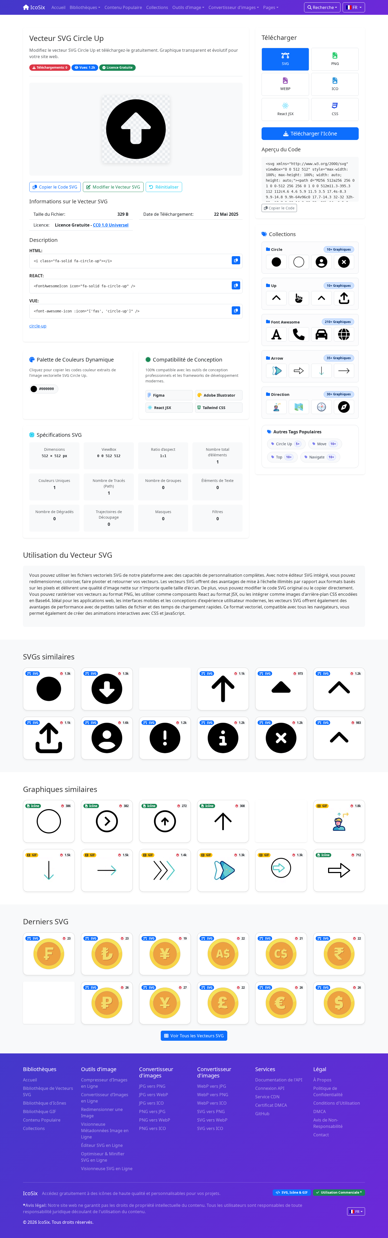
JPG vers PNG (152, 1086)
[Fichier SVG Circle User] (321, 262)
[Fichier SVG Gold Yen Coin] (165, 954)
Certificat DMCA (271, 1105)
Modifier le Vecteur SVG (116, 187)
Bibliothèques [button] (83, 7)
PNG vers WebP (154, 1120)
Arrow (277, 358)
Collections (157, 7)
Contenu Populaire (123, 7)
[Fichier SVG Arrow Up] (223, 689)
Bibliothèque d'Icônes (44, 1103)
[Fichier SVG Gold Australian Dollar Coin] (223, 954)
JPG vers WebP (153, 1095)
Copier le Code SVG (58, 187)
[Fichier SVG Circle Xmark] (344, 262)
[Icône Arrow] (299, 371)
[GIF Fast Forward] (165, 870)
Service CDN (267, 1097)
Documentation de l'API (278, 1080)
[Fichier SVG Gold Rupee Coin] (339, 954)
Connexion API (269, 1088)
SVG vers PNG (211, 1111)
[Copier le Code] (236, 260)
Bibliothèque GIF (39, 1111)
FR (355, 7)
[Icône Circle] (299, 262)
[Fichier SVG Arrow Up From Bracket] (344, 298)
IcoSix (37, 7)
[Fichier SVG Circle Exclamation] (165, 738)
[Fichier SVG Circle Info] (223, 738)
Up (273, 285)
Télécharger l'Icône (314, 133)
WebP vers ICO (212, 1103)
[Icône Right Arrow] (344, 371)
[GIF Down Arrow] (321, 371)
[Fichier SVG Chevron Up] (276, 298)
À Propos (322, 1080)
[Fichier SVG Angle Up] (321, 298)
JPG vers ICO (151, 1103)
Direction (280, 394)
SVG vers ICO (210, 1128)
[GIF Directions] (276, 407)
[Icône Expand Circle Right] (107, 821)
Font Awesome (285, 322)
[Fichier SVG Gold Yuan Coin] (165, 1003)
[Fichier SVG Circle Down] (107, 689)
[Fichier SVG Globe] (344, 334)
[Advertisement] (165, 689)
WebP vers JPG (211, 1086)
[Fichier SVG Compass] (344, 407)
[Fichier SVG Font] (276, 334)
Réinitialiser (167, 187)
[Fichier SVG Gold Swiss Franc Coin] (48, 954)
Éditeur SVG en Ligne (102, 1145)
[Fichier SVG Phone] (299, 334)
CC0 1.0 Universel (111, 225)
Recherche (323, 7)
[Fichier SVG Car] (321, 334)
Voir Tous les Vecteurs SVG (197, 1036)
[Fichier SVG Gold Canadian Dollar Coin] (281, 954)
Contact (321, 1135)
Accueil (58, 7)
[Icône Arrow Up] (165, 821)
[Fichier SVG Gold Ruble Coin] (107, 1003)
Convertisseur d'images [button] (232, 7)
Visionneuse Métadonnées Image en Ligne (105, 1130)
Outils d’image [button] (186, 7)
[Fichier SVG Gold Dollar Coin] (339, 1003)
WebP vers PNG (212, 1095)
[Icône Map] (299, 407)
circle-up (37, 326)
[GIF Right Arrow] (107, 870)
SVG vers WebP (212, 1120)
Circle (276, 249)
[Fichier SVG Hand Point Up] (299, 298)
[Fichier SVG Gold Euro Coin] (281, 1003)
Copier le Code (282, 207)
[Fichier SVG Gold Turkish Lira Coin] (107, 954)
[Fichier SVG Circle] (276, 262)
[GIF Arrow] (276, 371)
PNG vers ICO (152, 1128)
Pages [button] (269, 7)
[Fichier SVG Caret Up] (281, 689)
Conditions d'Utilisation (336, 1103)
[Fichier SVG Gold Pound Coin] (223, 1003)
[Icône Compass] (321, 407)
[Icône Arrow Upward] (223, 821)
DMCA (319, 1111)
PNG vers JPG (152, 1111)
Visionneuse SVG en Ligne (107, 1168)
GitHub (262, 1114)
